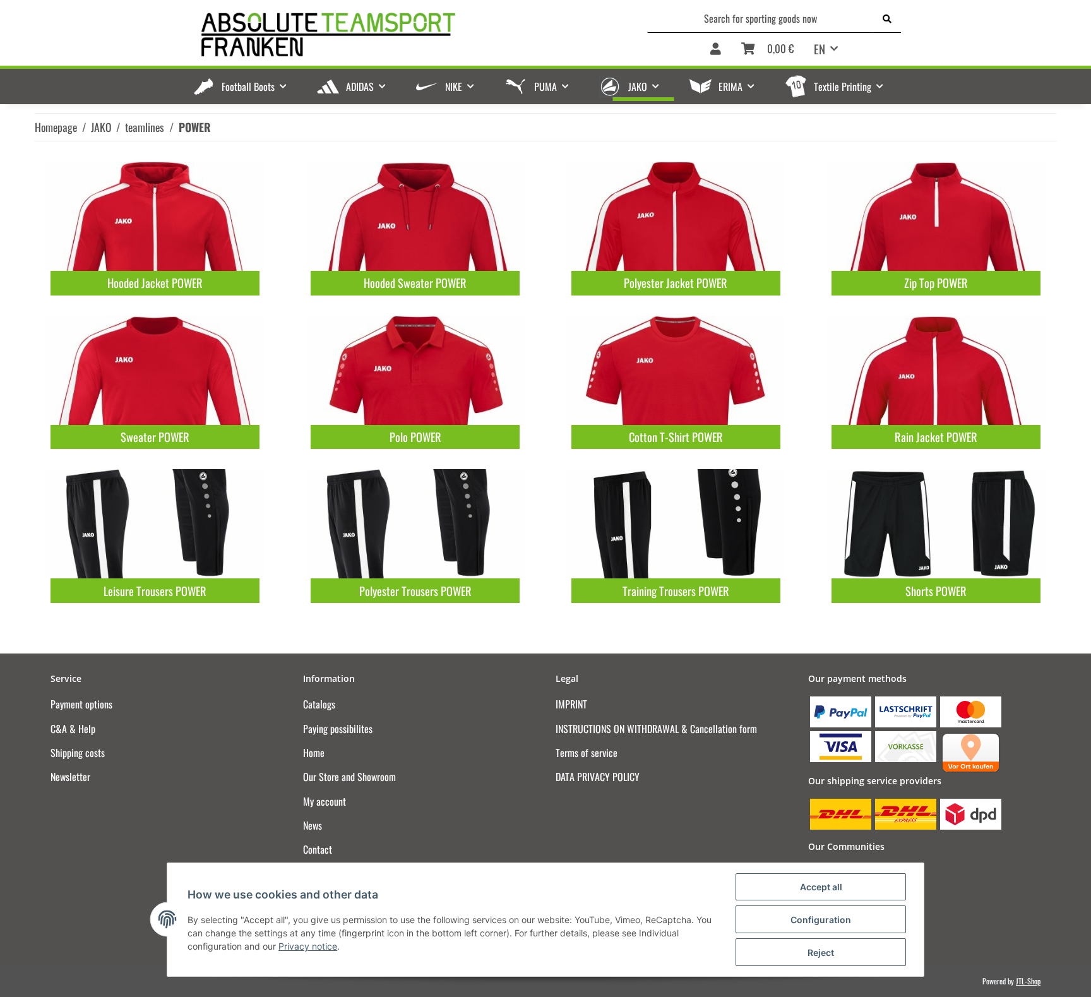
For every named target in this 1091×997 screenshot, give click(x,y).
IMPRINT (571, 704)
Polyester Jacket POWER (675, 282)
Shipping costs (78, 752)
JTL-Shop (1028, 981)
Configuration (820, 919)
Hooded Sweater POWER (415, 282)
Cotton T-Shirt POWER (676, 436)
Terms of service (586, 752)
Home (314, 752)
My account (324, 801)
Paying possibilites (338, 728)
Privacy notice (307, 946)
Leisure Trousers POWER (155, 590)
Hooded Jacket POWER (155, 282)
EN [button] (819, 48)
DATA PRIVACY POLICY (598, 776)
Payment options (81, 704)
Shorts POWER (936, 590)
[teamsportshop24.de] (394, 35)
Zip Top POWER (936, 282)
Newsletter (70, 776)
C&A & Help (73, 728)
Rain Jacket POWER (936, 436)
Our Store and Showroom (349, 776)
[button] (715, 49)
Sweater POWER (155, 436)
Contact (317, 849)
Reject (821, 952)
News (312, 825)
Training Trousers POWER (676, 590)
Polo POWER (415, 436)
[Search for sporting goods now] (887, 18)
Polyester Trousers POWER (415, 590)
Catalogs (319, 704)
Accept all (821, 886)
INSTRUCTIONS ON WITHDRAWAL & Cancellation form (656, 728)
